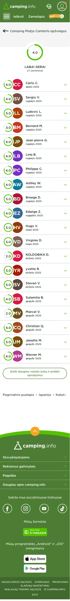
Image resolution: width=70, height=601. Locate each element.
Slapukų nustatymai (35, 585)
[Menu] (6, 16)
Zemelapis (36, 16)
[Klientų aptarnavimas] (49, 6)
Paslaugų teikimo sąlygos (22, 589)
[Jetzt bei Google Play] (35, 568)
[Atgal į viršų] (35, 431)
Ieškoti (18, 16)
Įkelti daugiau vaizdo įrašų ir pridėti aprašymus (35, 373)
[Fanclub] (56, 16)
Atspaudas (42, 581)
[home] (35, 445)
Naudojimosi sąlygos (17, 581)
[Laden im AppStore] (35, 559)
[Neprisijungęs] (62, 6)
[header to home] (19, 6)
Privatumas (60, 581)
